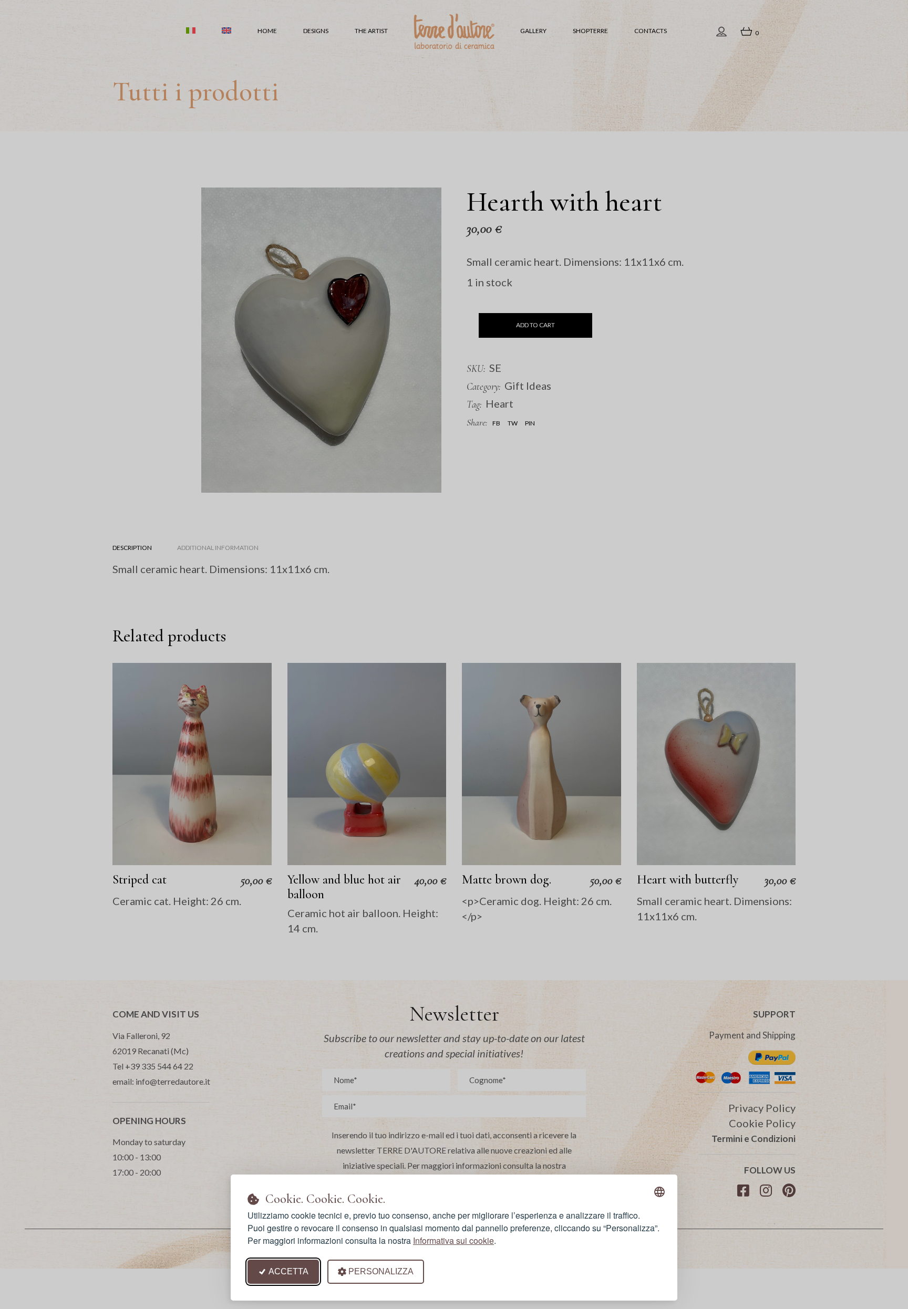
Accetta (288, 1271)
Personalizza (381, 1271)
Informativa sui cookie (453, 1240)
